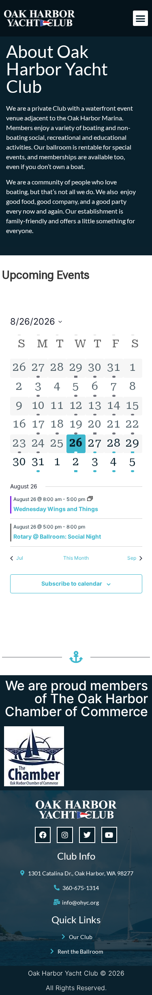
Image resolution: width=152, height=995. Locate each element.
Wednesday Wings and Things (55, 508)
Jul (19, 558)
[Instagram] (65, 835)
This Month (76, 558)
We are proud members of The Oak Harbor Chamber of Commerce (76, 698)
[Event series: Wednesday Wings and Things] (90, 499)
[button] (140, 18)
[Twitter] (87, 835)
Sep (131, 558)
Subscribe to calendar (71, 583)
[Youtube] (109, 835)
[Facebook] (43, 835)
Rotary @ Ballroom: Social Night (57, 536)
